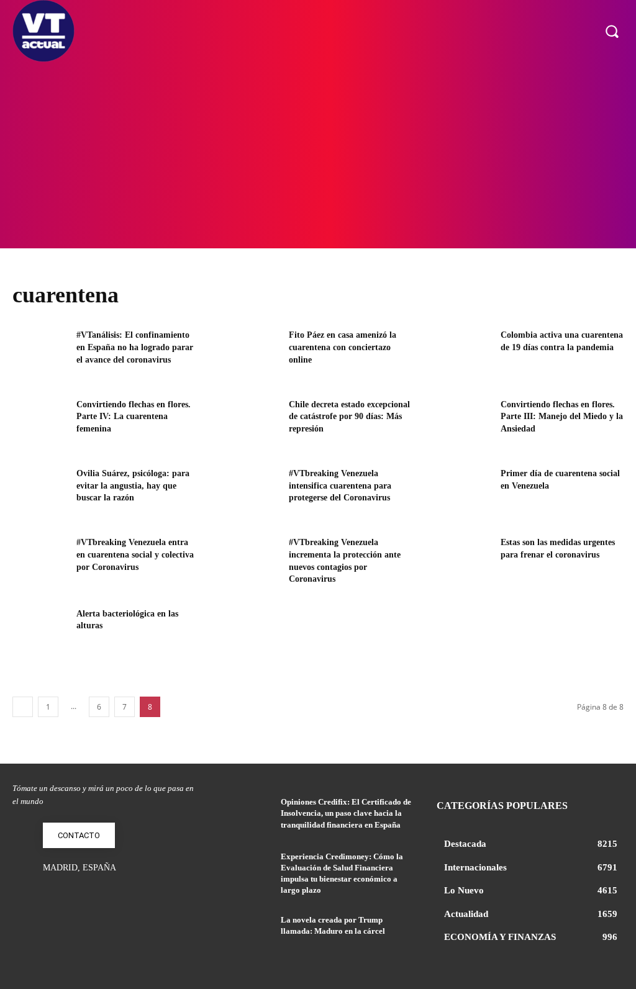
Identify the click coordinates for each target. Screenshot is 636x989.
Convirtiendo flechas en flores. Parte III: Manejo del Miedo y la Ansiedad (562, 416)
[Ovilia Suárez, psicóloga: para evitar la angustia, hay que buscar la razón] (40, 492)
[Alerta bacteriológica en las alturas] (40, 633)
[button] (612, 31)
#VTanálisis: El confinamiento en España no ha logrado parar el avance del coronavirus (134, 347)
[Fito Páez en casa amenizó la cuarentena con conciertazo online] (252, 354)
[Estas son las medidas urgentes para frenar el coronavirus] (465, 561)
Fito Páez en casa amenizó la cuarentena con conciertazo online (342, 347)
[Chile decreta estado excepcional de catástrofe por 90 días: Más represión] (252, 424)
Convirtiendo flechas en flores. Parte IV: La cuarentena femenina (133, 416)
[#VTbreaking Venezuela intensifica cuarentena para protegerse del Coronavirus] (252, 492)
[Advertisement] (318, 155)
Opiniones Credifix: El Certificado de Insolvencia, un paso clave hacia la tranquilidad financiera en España (346, 813)
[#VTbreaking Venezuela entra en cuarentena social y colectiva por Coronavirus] (40, 561)
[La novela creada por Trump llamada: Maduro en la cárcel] (247, 934)
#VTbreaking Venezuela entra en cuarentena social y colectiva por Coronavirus (135, 554)
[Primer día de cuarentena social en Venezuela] (465, 492)
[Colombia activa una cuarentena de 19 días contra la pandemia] (465, 354)
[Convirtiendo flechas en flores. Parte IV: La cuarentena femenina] (40, 424)
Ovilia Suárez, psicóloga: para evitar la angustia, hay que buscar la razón (132, 485)
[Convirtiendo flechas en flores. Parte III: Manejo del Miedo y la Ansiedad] (465, 424)
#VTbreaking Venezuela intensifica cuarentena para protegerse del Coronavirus (340, 485)
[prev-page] (22, 707)
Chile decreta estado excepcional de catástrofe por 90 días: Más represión (349, 416)
